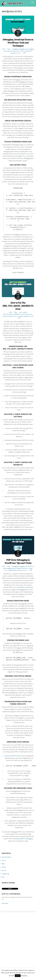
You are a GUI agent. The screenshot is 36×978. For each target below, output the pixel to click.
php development (17, 568)
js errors (22, 51)
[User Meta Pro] (12, 4)
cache (20, 312)
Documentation (6, 857)
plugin (20, 156)
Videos (4, 867)
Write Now (5, 903)
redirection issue (25, 314)
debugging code (23, 49)
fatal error (31, 566)
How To (4, 870)
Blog (9, 49)
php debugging (7, 568)
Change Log (5, 874)
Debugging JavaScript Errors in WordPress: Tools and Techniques (18, 42)
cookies (25, 312)
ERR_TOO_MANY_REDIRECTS (11, 314)
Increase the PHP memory (12, 756)
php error (25, 568)
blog (18, 68)
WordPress (29, 51)
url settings (20, 316)
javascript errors (14, 51)
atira (3, 49)
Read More (24, 975)
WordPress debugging (25, 839)
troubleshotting (12, 570)
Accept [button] (17, 975)
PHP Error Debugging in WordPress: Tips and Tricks (18, 561)
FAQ (3, 877)
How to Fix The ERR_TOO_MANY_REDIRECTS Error (18, 305)
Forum (4, 860)
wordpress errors (16, 53)
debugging (15, 49)
